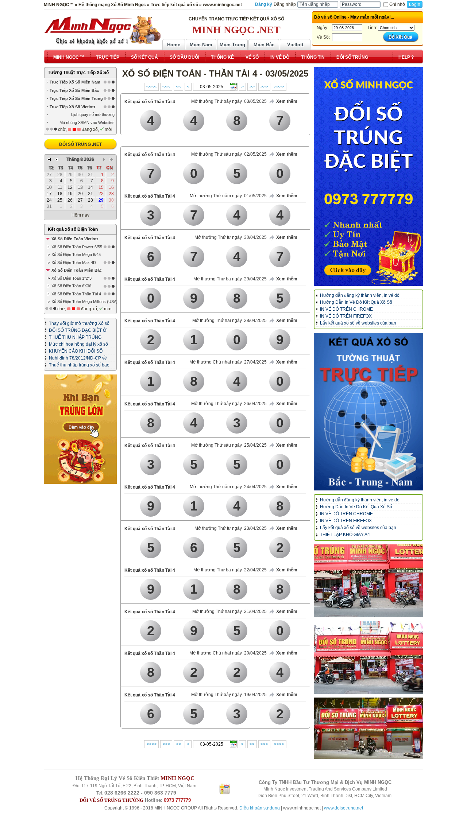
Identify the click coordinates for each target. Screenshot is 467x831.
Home (173, 44)
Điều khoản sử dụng (259, 808)
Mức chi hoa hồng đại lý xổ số (78, 344)
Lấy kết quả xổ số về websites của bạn (358, 323)
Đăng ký (263, 4)
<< (178, 86)
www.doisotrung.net (343, 808)
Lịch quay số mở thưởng (93, 114)
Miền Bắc (264, 44)
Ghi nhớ (397, 4)
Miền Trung (232, 44)
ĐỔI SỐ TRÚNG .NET (80, 144)
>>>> (279, 86)
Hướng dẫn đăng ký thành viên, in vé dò (360, 295)
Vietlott (295, 44)
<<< (166, 86)
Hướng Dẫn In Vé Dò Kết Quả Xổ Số (356, 302)
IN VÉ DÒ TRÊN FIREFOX (346, 316)
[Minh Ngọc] (102, 30)
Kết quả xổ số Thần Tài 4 (149, 101)
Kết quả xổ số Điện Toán (73, 229)
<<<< (151, 86)
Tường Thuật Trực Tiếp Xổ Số (78, 72)
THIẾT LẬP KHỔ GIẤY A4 (345, 534)
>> (252, 86)
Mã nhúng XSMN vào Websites (87, 122)
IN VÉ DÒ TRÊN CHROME (346, 309)
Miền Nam (201, 44)
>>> (264, 86)
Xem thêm (286, 101)
